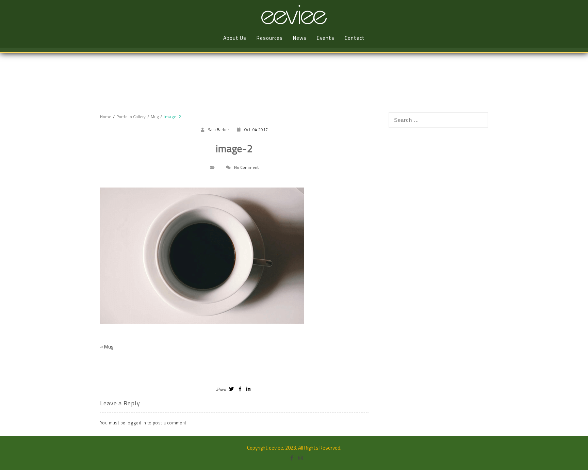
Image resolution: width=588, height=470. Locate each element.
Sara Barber (218, 129)
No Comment (246, 167)
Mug (108, 347)
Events (325, 38)
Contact (355, 38)
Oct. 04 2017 (256, 129)
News (300, 38)
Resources (270, 38)
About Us (234, 38)
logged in (136, 422)
